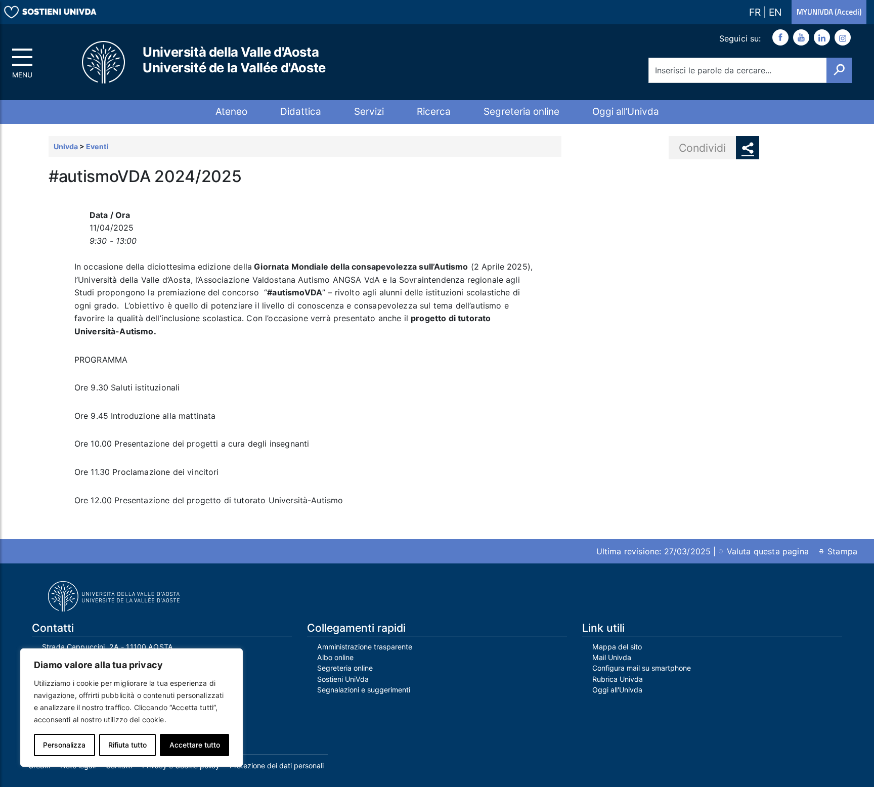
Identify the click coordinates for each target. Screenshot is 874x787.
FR (756, 12)
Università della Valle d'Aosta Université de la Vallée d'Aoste (234, 59)
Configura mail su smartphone (641, 668)
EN (775, 12)
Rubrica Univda (617, 679)
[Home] (104, 62)
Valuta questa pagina (768, 551)
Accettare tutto (194, 744)
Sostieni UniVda (343, 679)
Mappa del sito (617, 646)
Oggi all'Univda (617, 689)
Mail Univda (611, 657)
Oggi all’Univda (625, 111)
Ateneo (231, 111)
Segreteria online (521, 111)
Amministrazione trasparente (364, 646)
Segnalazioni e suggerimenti (363, 689)
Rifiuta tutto (127, 744)
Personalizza (64, 744)
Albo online (335, 657)
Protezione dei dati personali (277, 765)
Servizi (369, 111)
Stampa (842, 551)
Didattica (300, 111)
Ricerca (434, 111)
